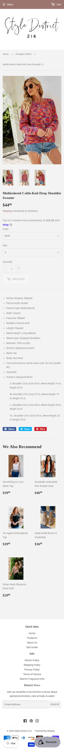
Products (32, 638)
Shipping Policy (32, 664)
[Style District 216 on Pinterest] (31, 721)
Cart (58, 4)
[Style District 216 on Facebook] (25, 721)
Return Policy (32, 660)
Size (5, 245)
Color (6, 229)
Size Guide (32, 647)
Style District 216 (23, 731)
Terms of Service (32, 674)
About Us (32, 642)
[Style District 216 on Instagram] (37, 721)
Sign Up (54, 704)
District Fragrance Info (32, 678)
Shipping (7, 210)
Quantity (7, 261)
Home (6, 54)
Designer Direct (23, 54)
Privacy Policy (32, 669)
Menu (10, 4)
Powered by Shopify (45, 731)
